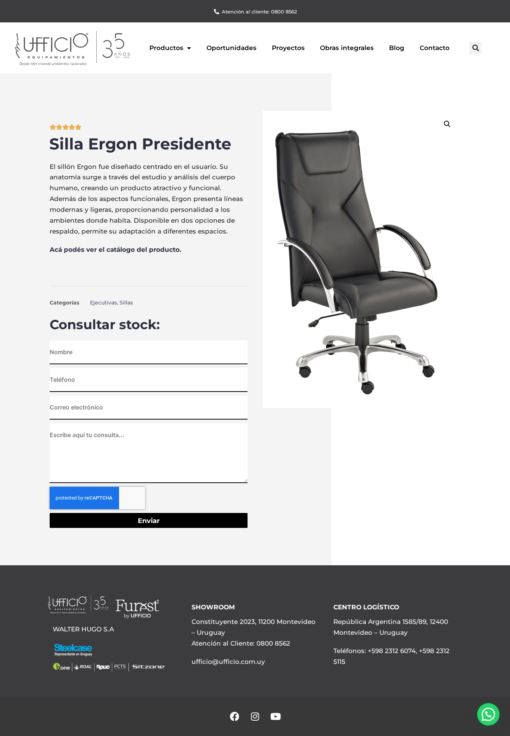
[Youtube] (275, 716)
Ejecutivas (103, 303)
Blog (396, 48)
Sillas (126, 303)
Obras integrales (347, 48)
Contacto (435, 48)
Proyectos (288, 48)
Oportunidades (231, 48)
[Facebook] (234, 716)
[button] (475, 48)
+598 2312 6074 (391, 651)
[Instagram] (255, 716)
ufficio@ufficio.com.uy (228, 661)
